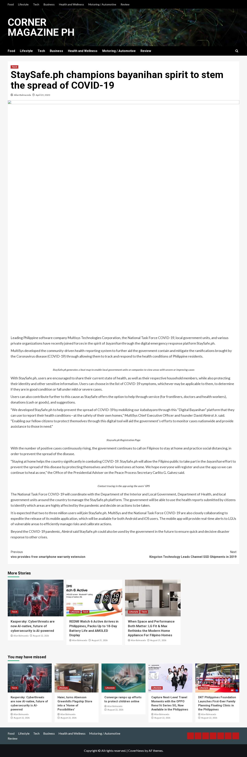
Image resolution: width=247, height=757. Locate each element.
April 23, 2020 (43, 94)
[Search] (236, 51)
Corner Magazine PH (41, 27)
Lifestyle (23, 4)
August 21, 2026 (99, 640)
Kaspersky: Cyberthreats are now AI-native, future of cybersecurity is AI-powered (33, 626)
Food (11, 4)
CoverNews (136, 750)
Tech (36, 4)
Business (49, 4)
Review (125, 4)
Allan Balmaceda (22, 94)
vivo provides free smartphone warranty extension (48, 554)
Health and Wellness (71, 4)
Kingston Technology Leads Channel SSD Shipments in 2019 (192, 554)
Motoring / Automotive (102, 4)
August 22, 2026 (41, 636)
